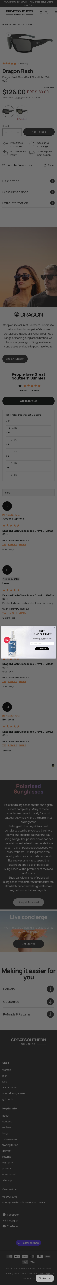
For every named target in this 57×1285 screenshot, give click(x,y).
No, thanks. (42, 654)
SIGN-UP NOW (42, 649)
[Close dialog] (54, 627)
